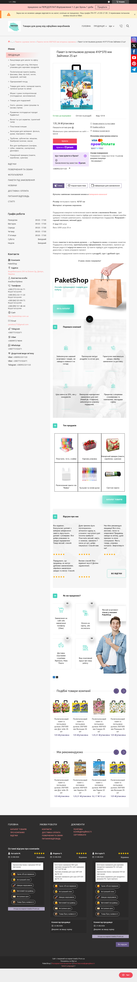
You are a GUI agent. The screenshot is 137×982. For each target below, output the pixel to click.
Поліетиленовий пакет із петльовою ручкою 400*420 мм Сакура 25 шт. (99, 725)
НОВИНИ (12, 185)
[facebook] (54, 676)
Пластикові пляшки (18, 126)
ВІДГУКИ (12, 164)
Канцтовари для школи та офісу (24, 60)
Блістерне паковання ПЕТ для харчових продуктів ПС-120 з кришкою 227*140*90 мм (69, 867)
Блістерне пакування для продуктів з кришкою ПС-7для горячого (111, 878)
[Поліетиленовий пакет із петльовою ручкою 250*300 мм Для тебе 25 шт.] (61, 706)
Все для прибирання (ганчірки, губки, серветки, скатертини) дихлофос (23, 148)
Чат (128, 975)
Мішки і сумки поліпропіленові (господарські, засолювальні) (23, 94)
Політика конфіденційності (84, 963)
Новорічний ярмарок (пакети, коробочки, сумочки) (23, 156)
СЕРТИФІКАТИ (80, 835)
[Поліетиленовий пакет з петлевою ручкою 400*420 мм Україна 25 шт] (80, 767)
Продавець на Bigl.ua (68, 961)
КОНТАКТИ (47, 829)
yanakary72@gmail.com (18, 324)
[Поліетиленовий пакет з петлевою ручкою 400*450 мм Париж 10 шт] (98, 767)
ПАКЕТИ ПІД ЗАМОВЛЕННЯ (21, 180)
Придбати (102, 7)
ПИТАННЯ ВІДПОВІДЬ (18, 196)
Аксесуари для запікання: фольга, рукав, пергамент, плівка (25, 132)
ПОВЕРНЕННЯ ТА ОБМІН (20, 169)
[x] (57, 676)
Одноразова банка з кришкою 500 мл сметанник (27, 866)
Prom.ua (82, 959)
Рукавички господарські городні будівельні (23, 113)
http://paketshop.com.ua (18, 316)
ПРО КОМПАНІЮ (17, 832)
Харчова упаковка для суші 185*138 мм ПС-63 (68, 873)
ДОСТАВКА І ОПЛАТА (18, 191)
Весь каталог (63, 309)
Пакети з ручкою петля (25, 42)
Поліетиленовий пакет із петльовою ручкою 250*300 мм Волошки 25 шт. (80, 725)
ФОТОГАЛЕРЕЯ (15, 175)
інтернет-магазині (98, 194)
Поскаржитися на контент (62, 963)
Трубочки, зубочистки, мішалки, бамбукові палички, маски (23, 139)
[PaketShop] (14, 26)
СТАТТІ (11, 201)
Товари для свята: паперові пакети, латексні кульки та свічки (25, 87)
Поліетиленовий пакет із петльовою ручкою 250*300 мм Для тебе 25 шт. (61, 725)
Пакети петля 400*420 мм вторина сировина (56, 42)
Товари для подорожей (20, 100)
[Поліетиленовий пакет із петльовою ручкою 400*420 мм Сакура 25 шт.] (98, 706)
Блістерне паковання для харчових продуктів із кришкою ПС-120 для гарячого (110, 867)
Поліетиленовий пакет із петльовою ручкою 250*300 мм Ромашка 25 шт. (118, 725)
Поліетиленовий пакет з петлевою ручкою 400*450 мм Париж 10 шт (99, 786)
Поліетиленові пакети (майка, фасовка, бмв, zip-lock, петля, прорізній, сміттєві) (23, 74)
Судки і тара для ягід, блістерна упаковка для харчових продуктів (24, 66)
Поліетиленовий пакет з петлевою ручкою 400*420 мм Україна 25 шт (80, 786)
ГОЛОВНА (86, 26)
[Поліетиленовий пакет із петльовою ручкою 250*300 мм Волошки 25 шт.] (80, 706)
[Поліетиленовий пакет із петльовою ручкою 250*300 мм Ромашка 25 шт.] (117, 706)
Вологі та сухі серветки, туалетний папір (25, 120)
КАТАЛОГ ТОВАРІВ (18, 829)
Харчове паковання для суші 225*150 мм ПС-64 (69, 878)
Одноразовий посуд (18, 82)
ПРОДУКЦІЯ (99, 26)
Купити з (60, 147)
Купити (65, 141)
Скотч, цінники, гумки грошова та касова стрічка (24, 106)
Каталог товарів (114, 500)
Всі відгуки (116, 574)
